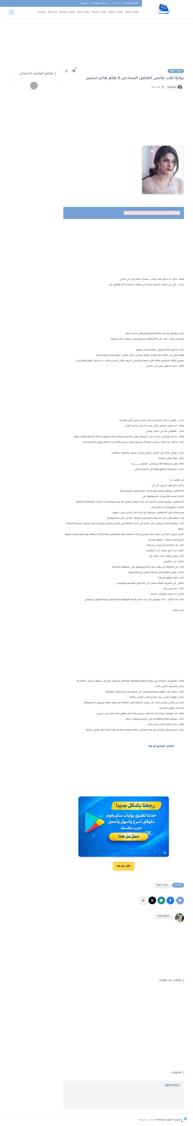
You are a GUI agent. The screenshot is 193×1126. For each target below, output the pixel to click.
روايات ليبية (83, 12)
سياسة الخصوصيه (100, 3)
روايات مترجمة (67, 12)
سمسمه (172, 87)
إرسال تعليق (172, 1085)
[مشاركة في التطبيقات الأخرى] (143, 900)
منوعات (41, 12)
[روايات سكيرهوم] (164, 9)
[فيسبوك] (11, 3)
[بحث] (11, 12)
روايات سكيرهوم (146, 1120)
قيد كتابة (52, 12)
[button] (170, 900)
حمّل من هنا (124, 866)
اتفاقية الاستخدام (131, 3)
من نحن (115, 3)
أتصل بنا (84, 3)
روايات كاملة (132, 12)
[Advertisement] (96, 45)
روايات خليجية (99, 12)
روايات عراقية (116, 12)
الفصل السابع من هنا (161, 746)
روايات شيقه (176, 71)
